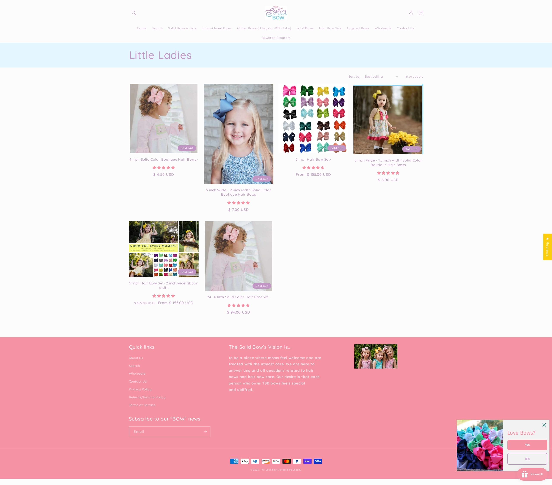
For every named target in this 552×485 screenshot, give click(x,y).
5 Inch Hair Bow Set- (313, 159)
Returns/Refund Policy (147, 397)
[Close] (544, 425)
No (527, 459)
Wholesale (137, 373)
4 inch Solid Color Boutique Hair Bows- (163, 159)
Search (134, 366)
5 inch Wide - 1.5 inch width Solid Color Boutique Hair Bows (388, 162)
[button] (134, 13)
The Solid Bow (268, 469)
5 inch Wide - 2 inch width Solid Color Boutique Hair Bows (238, 192)
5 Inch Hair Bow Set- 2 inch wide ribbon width (163, 285)
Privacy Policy (140, 389)
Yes (527, 445)
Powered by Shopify (289, 469)
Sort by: (354, 76)
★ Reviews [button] (548, 247)
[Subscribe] (205, 431)
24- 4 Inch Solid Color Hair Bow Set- (238, 297)
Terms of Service (142, 405)
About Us (136, 358)
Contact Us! (138, 381)
